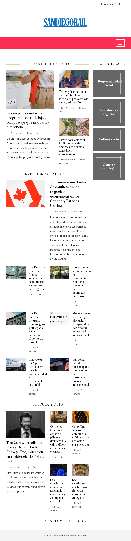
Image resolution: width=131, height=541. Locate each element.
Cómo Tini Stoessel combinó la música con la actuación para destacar (80, 436)
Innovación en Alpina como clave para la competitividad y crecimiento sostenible (38, 372)
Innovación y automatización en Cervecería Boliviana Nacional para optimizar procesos (82, 282)
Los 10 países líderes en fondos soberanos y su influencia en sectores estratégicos (37, 278)
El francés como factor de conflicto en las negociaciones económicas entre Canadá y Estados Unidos (68, 194)
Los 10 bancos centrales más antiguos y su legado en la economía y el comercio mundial (37, 328)
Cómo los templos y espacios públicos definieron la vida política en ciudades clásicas (58, 439)
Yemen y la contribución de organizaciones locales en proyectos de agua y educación (74, 97)
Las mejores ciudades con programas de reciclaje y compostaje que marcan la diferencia (27, 120)
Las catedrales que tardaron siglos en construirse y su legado (80, 489)
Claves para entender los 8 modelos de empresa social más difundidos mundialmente (72, 147)
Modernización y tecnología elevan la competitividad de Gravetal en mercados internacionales (82, 324)
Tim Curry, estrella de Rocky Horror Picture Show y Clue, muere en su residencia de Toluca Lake (25, 452)
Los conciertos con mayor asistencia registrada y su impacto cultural (57, 490)
